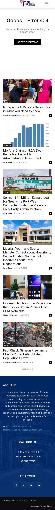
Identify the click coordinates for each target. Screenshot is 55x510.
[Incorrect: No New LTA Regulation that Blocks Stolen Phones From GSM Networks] (27, 287)
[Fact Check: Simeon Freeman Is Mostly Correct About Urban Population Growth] (27, 334)
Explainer (7, 102)
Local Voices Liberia (12, 115)
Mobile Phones (10, 298)
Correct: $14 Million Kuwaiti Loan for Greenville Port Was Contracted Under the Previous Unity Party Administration (26, 203)
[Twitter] (31, 485)
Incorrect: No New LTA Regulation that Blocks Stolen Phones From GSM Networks (27, 307)
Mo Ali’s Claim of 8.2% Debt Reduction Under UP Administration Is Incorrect (22, 154)
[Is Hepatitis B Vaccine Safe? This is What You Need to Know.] (27, 91)
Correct (6, 192)
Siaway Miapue (10, 315)
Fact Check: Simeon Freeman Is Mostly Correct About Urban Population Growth (25, 354)
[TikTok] (24, 485)
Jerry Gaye (7, 162)
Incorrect (7, 145)
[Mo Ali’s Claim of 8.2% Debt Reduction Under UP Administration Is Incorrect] (27, 134)
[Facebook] (16, 485)
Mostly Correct (9, 345)
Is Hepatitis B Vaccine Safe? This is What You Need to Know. (26, 109)
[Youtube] (39, 485)
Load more (26, 369)
